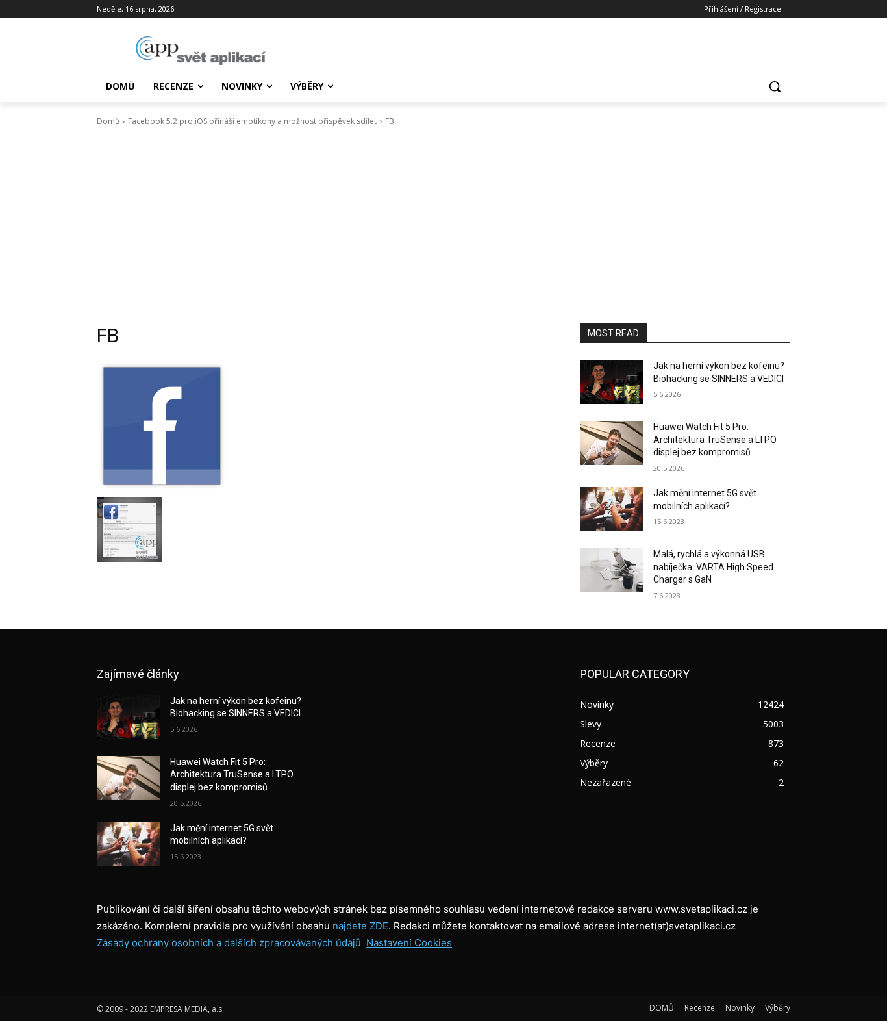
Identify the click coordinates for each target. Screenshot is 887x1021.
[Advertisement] (443, 225)
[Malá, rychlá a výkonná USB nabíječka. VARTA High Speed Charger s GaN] (611, 570)
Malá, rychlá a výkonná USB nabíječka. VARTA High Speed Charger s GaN (713, 567)
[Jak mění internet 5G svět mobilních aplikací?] (611, 509)
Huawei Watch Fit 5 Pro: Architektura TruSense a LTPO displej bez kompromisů (715, 439)
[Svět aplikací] (201, 50)
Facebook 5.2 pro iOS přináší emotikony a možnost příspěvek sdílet (252, 121)
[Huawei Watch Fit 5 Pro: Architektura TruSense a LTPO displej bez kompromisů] (611, 443)
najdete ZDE (360, 926)
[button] (774, 86)
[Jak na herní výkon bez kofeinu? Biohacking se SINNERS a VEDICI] (611, 382)
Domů (108, 121)
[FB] (323, 425)
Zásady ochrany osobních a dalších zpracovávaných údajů (229, 943)
